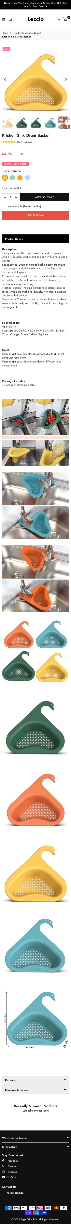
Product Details (14, 239)
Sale (6, 49)
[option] (35, 79)
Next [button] (66, 80)
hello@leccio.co (15, 1193)
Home (5, 33)
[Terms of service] (32, 206)
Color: (11, 171)
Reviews (10, 1080)
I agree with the (23, 206)
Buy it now (35, 215)
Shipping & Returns (17, 1090)
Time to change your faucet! (27, 33)
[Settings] (58, 19)
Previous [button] (5, 80)
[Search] (10, 19)
